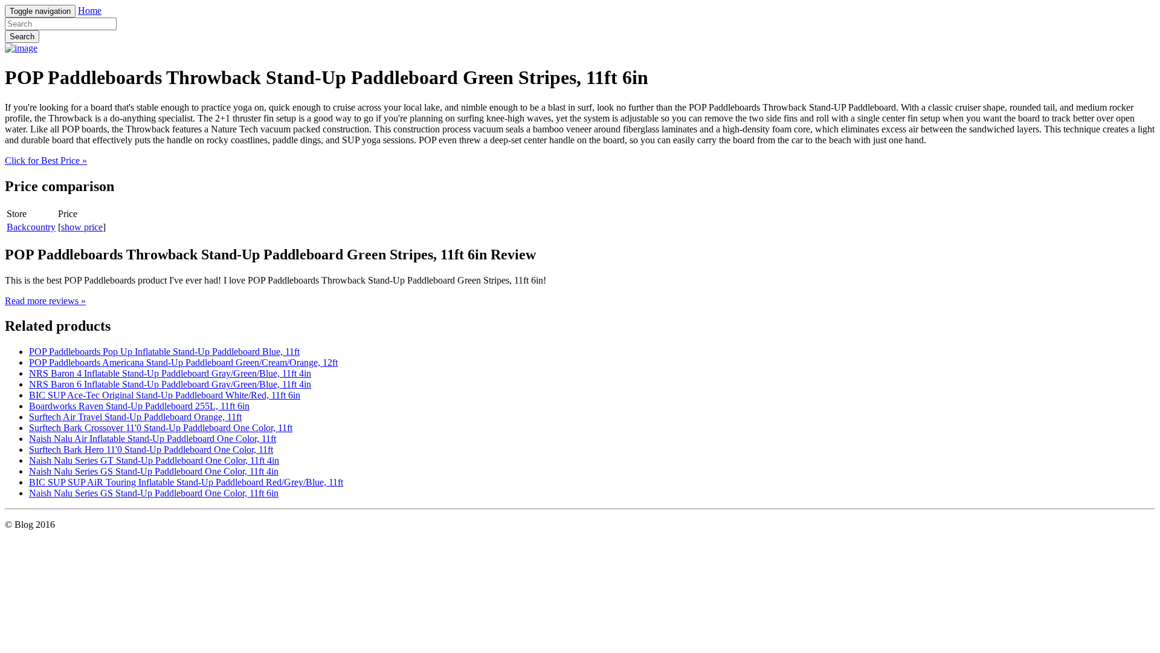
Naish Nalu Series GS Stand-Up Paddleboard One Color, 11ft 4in (154, 471)
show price (82, 227)
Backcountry (31, 227)
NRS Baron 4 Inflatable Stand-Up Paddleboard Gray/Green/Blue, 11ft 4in (170, 373)
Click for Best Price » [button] (46, 160)
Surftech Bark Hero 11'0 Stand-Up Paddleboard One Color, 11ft (151, 449)
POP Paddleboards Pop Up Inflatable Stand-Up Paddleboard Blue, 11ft (164, 351)
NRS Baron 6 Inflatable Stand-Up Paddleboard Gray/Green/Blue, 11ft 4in (170, 384)
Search (22, 36)
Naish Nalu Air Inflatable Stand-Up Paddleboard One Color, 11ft (152, 439)
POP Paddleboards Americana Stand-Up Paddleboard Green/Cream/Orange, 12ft (183, 362)
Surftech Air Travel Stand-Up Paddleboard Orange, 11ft (135, 417)
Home (90, 10)
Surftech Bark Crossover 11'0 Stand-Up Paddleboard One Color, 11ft (160, 428)
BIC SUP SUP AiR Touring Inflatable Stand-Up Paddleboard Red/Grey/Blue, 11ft (186, 482)
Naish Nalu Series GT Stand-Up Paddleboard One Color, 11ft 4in (154, 460)
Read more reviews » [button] (45, 301)
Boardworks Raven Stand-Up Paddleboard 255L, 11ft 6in (139, 406)
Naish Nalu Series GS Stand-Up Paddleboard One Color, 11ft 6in (154, 493)
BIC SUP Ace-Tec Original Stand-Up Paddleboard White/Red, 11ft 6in (164, 395)
